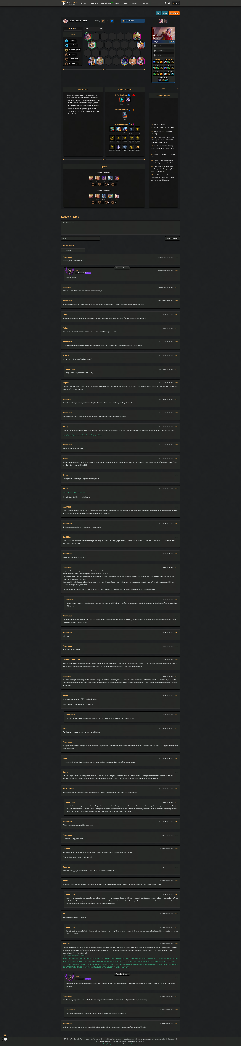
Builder (145, 3)
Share (165, 13)
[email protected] (133, 1044)
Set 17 (117, 3)
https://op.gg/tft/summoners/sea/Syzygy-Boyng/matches (82, 435)
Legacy (134, 3)
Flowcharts (94, 3)
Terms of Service (117, 1044)
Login (177, 3)
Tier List (83, 3)
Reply (176, 257)
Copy (158, 13)
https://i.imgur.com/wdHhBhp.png (74, 492)
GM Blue (78, 270)
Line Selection (106, 3)
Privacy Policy (107, 1044)
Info (125, 3)
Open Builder (174, 13)
